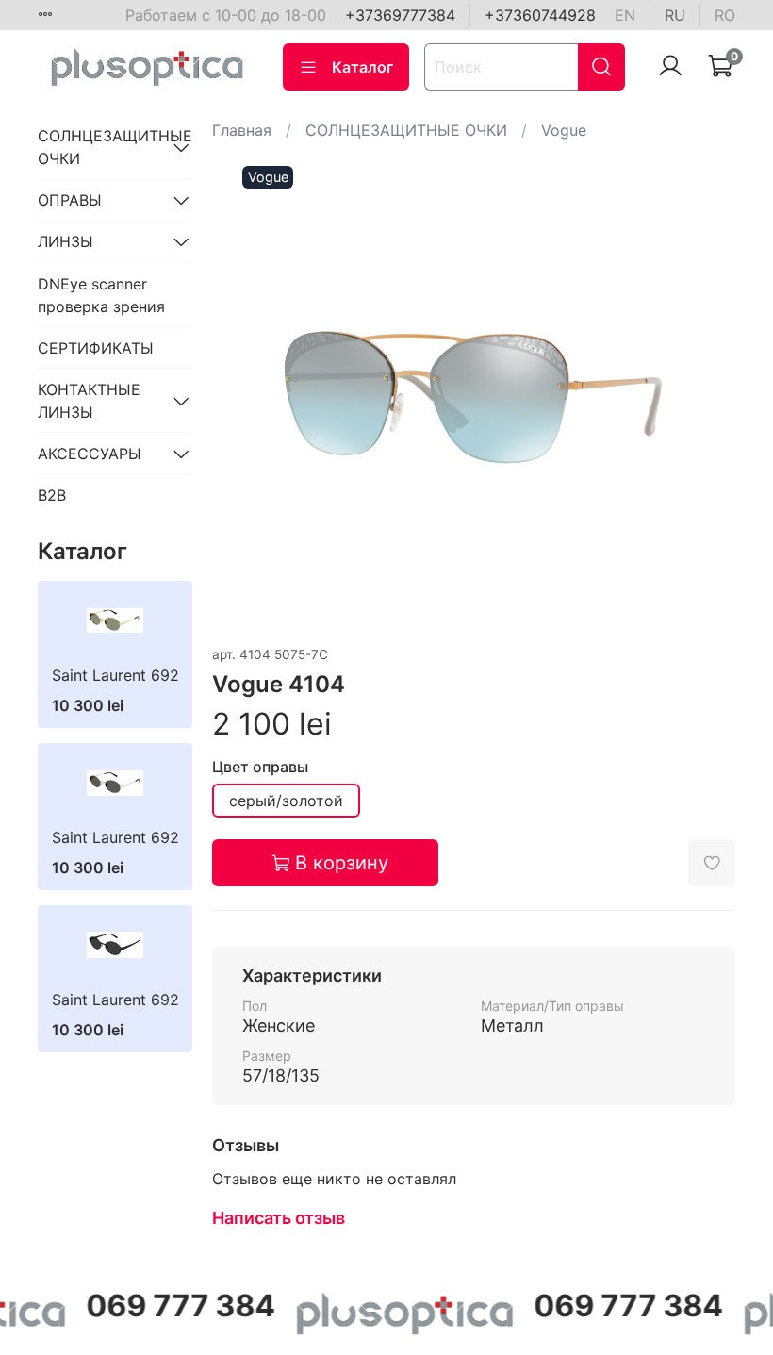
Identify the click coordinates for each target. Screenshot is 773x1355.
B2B (52, 495)
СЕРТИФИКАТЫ (96, 348)
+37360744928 (540, 15)
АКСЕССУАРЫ (89, 453)
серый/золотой (286, 800)
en (625, 15)
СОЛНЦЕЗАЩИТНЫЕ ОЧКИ (406, 130)
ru (675, 15)
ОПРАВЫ (70, 199)
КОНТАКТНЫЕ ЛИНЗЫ (89, 400)
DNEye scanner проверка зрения (101, 295)
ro (725, 15)
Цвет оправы (260, 767)
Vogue (563, 130)
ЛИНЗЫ (65, 241)
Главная (241, 130)
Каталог (362, 67)
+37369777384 (400, 15)
